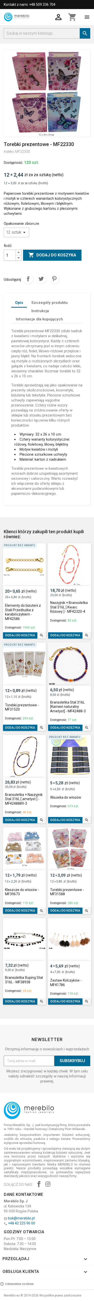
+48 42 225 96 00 (21, 1223)
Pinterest (54, 279)
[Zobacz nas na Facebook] (39, 1184)
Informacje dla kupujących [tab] (39, 319)
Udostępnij (28, 279)
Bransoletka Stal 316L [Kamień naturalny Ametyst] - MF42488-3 (68, 706)
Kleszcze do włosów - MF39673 (22, 892)
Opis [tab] (19, 302)
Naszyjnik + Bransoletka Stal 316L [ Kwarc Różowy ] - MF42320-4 (69, 607)
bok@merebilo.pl (21, 1218)
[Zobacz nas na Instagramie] (48, 1184)
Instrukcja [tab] (40, 311)
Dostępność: (13, 163)
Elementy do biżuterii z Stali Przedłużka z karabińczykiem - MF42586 (23, 612)
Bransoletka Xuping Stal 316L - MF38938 (24, 980)
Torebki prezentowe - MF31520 (22, 707)
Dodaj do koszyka (52, 255)
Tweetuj (41, 279)
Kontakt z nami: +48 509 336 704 (29, 5)
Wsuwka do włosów (65, 797)
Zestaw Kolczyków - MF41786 (66, 982)
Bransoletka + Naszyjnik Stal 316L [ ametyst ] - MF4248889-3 (24, 799)
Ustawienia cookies (19, 1284)
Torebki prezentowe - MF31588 (67, 892)
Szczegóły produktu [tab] (49, 302)
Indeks (9, 152)
